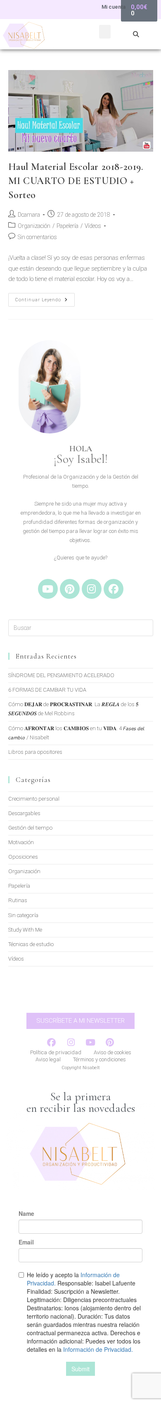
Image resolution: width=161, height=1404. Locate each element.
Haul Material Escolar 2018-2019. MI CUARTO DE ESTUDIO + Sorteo (75, 181)
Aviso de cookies (112, 1052)
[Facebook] (113, 589)
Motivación (21, 842)
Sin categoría (23, 915)
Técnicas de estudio (31, 944)
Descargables (24, 813)
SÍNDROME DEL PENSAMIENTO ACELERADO (61, 675)
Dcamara (29, 214)
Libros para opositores (35, 752)
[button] (105, 32)
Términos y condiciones (99, 1059)
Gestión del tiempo (30, 828)
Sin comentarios (37, 237)
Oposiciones (23, 857)
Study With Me (25, 930)
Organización (34, 226)
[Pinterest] (70, 589)
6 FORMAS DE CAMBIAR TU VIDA (47, 690)
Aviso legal (48, 1059)
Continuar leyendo (45, 298)
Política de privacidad (55, 1052)
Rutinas (17, 900)
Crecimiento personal (33, 799)
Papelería (67, 226)
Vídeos (93, 226)
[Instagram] (92, 589)
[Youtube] (48, 589)
